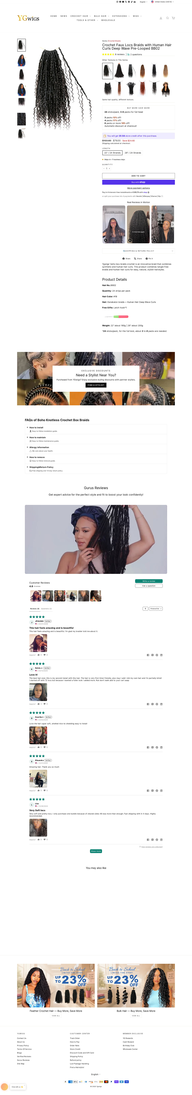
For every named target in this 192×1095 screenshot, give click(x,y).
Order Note (74, 1045)
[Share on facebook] (148, 655)
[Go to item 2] (47, 595)
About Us (21, 1042)
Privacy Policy (23, 1045)
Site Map (20, 1064)
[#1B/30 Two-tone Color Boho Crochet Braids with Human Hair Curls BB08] (119, 89)
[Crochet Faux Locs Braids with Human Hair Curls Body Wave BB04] (154, 71)
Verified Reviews (24, 1056)
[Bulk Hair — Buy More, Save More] (136, 985)
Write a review (149, 581)
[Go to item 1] (35, 595)
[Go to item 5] (83, 595)
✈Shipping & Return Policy (138, 251)
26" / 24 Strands (133, 153)
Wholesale (108, 20)
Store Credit (75, 1049)
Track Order (75, 1038)
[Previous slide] (104, 224)
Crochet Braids (114, 41)
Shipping (106, 143)
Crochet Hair (80, 16)
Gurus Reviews (23, 1060)
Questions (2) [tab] (46, 609)
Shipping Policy (76, 1056)
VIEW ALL (56, 1016)
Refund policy (75, 1060)
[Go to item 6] (95, 595)
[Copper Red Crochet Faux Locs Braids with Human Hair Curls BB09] (142, 89)
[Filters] (145, 609)
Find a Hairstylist (77, 1067)
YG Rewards (128, 1038)
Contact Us (21, 1038)
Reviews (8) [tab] (34, 609)
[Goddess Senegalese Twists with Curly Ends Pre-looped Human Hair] (130, 89)
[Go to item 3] (59, 595)
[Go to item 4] (71, 595)
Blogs (19, 1053)
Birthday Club (128, 1045)
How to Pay (74, 1042)
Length (106, 148)
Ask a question (148, 586)
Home (104, 41)
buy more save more (138, 108)
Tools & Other (86, 20)
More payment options (138, 188)
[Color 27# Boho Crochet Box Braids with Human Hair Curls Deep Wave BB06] (165, 71)
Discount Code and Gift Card (82, 1053)
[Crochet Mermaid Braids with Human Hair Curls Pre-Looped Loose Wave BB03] (130, 71)
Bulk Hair (100, 16)
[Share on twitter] (152, 655)
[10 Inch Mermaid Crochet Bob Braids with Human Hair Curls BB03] (154, 89)
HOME (53, 16)
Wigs (136, 16)
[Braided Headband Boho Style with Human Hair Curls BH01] (165, 89)
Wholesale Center (130, 1049)
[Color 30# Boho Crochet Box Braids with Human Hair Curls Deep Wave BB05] (142, 71)
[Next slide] (173, 224)
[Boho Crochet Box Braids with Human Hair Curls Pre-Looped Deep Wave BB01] (119, 71)
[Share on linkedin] (161, 655)
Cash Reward (128, 1042)
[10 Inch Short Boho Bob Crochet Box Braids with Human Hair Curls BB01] (107, 89)
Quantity (107, 164)
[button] (108, 54)
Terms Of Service (24, 1049)
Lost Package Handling (79, 1064)
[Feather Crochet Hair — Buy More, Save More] (56, 985)
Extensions (120, 16)
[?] (162, 196)
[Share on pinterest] (157, 655)
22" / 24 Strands (112, 153)
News (64, 16)
